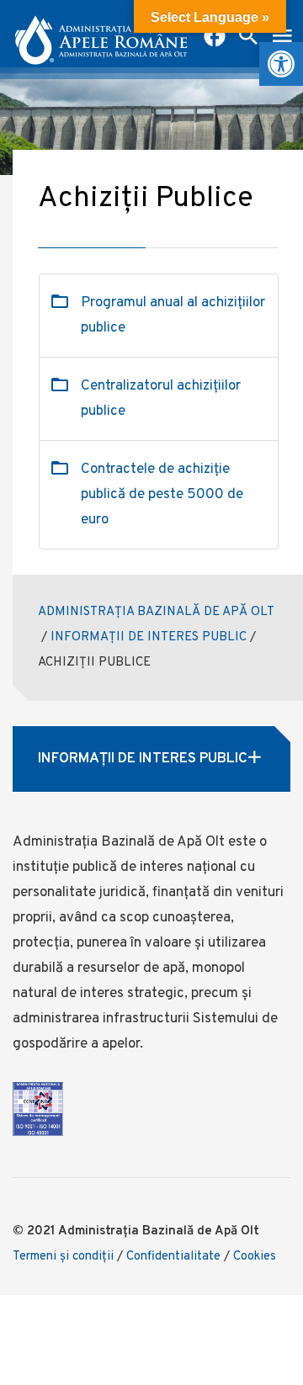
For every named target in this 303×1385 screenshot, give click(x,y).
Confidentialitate (173, 1257)
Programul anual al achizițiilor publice (173, 315)
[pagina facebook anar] (214, 38)
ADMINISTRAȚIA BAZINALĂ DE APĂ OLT (156, 612)
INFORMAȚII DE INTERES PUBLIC (148, 637)
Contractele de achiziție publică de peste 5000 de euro (162, 494)
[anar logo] (101, 34)
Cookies (254, 1257)
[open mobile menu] (282, 38)
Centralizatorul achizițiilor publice (161, 399)
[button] (281, 64)
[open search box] (248, 38)
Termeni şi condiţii (63, 1257)
